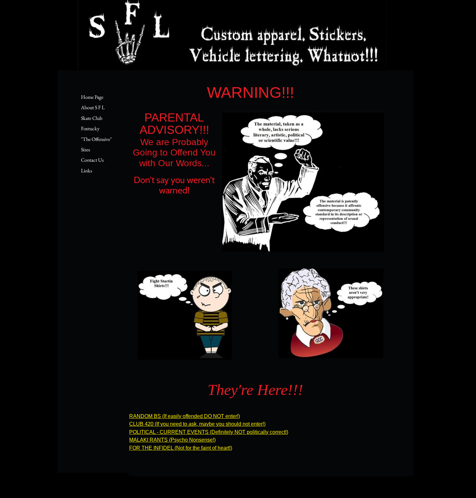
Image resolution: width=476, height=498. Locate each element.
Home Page (92, 97)
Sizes (85, 149)
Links (86, 170)
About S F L (93, 107)
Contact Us (92, 159)
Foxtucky (90, 128)
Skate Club (91, 118)
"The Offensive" (96, 139)
